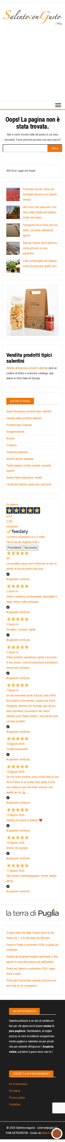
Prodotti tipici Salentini (19, 425)
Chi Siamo (14, 1091)
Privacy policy (17, 1097)
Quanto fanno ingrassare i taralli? (24, 477)
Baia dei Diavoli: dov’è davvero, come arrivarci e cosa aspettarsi (40, 248)
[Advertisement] (32, 59)
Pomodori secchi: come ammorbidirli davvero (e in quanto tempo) (40, 194)
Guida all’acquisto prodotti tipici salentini (28, 411)
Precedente (14, 547)
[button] (56, 1133)
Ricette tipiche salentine (20, 459)
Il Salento (11, 445)
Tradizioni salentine (17, 452)
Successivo (30, 547)
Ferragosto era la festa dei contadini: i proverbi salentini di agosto (40, 230)
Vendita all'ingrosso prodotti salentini (26, 368)
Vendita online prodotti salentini (24, 418)
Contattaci (15, 1104)
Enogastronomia (15, 431)
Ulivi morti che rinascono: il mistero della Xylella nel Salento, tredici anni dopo (40, 212)
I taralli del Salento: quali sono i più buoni (28, 484)
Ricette (10, 438)
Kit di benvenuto (18, 1084)
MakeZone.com (50, 1133)
